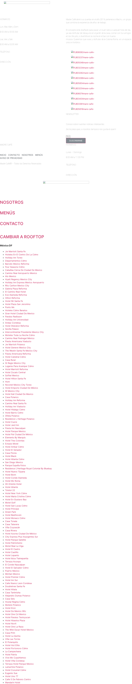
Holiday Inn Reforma (15, 400)
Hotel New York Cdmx (16, 493)
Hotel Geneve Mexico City (18, 347)
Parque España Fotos (15, 465)
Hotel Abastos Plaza (15, 620)
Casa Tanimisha (12, 592)
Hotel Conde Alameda (16, 478)
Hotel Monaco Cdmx (15, 518)
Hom (7, 381)
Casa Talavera (12, 524)
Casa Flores (11, 453)
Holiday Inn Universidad (16, 319)
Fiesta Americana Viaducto (18, 341)
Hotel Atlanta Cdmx (14, 459)
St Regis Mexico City (15, 363)
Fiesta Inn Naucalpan (15, 428)
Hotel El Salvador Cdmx (17, 567)
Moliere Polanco (13, 605)
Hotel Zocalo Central (15, 372)
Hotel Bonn (10, 474)
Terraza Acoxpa (13, 561)
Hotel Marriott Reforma (16, 369)
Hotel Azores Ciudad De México (21, 533)
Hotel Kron (10, 608)
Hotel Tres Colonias (14, 440)
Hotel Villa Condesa (14, 660)
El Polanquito (11, 642)
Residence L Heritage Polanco (19, 419)
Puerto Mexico (12, 571)
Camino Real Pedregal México (19, 338)
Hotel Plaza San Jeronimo (17, 304)
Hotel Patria (11, 654)
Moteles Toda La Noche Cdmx (20, 335)
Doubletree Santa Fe (15, 586)
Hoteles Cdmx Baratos (16, 310)
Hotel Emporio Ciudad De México (21, 388)
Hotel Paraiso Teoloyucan (17, 617)
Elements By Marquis (15, 437)
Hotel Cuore (11, 422)
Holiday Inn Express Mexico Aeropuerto (24, 282)
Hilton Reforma (12, 298)
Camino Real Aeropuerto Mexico (21, 273)
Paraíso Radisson (13, 316)
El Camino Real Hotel (15, 291)
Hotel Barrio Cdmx (14, 412)
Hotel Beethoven (13, 515)
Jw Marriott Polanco (15, 344)
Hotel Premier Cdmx (15, 577)
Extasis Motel (11, 443)
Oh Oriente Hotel (13, 484)
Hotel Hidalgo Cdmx (15, 409)
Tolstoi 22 (10, 490)
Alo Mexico (10, 276)
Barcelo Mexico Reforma (17, 264)
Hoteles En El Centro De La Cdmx (21, 254)
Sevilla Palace (12, 329)
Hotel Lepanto (12, 555)
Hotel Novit (10, 623)
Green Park (10, 512)
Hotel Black (10, 456)
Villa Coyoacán (12, 527)
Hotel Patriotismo (13, 543)
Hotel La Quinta (12, 636)
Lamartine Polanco (14, 667)
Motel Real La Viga (14, 546)
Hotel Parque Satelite (15, 540)
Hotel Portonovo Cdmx (16, 648)
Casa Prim (10, 633)
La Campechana (13, 651)
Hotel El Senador (13, 450)
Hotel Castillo (11, 552)
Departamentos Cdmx (16, 260)
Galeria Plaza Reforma (16, 288)
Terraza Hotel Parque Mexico (19, 664)
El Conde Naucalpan (15, 564)
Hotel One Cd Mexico (15, 614)
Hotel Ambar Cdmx (14, 446)
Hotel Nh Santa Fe (14, 301)
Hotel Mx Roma (12, 481)
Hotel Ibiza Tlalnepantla (16, 558)
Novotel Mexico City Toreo (18, 384)
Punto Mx (9, 307)
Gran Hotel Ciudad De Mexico (19, 313)
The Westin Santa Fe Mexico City (21, 350)
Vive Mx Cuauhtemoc (15, 657)
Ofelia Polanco (12, 415)
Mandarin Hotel (12, 682)
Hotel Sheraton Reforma (17, 326)
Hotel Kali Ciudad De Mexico (19, 394)
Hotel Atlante (11, 487)
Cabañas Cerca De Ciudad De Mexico (23, 270)
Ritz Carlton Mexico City (17, 285)
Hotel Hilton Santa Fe (15, 378)
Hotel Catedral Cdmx (15, 357)
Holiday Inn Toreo (13, 257)
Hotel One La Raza (14, 626)
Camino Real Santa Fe (15, 403)
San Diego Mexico (14, 462)
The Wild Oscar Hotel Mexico (19, 629)
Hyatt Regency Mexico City (18, 279)
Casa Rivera (11, 530)
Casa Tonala (11, 521)
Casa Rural (10, 360)
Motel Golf (10, 502)
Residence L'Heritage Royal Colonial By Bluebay (28, 468)
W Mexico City (12, 391)
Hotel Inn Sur (11, 580)
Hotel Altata (11, 589)
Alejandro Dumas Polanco (17, 595)
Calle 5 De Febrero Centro (18, 679)
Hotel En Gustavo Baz (16, 499)
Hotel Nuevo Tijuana (15, 471)
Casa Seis (10, 598)
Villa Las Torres (12, 639)
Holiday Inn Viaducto (15, 406)
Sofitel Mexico (12, 375)
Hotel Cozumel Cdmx (15, 670)
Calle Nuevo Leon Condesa (18, 583)
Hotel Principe (12, 509)
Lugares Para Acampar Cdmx (19, 366)
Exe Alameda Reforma (16, 295)
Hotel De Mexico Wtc (15, 611)
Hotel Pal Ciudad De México (19, 434)
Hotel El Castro (12, 549)
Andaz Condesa (13, 322)
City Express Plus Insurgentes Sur (21, 536)
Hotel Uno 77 (11, 676)
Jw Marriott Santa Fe (15, 251)
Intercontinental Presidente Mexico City (24, 332)
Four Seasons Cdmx (15, 267)
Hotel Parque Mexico (15, 431)
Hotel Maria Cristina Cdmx (18, 496)
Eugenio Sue (11, 673)
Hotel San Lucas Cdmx (16, 505)
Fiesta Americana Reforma (18, 353)
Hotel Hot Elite (12, 645)
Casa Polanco (12, 397)
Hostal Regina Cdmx (15, 602)
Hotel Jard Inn (12, 425)
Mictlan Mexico (12, 574)
